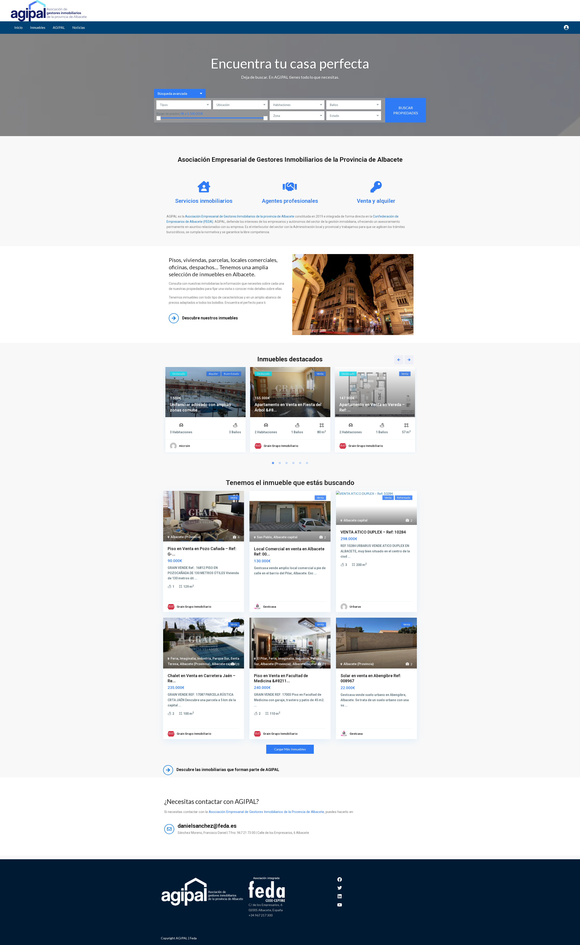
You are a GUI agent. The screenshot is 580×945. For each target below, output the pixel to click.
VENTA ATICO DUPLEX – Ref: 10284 (373, 532)
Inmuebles (37, 27)
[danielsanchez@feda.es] (169, 829)
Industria (204, 658)
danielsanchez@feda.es (207, 826)
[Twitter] (339, 887)
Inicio (18, 27)
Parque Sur (221, 658)
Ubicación (223, 105)
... (196, 578)
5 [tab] (300, 463)
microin (184, 446)
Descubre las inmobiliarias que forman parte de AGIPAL (227, 769)
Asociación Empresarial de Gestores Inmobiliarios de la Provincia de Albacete (266, 812)
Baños (334, 105)
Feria (174, 658)
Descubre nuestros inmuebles (210, 318)
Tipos (164, 105)
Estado (334, 116)
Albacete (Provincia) (186, 537)
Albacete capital (285, 537)
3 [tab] (286, 463)
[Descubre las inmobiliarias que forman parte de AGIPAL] (168, 770)
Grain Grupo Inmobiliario (281, 446)
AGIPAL (59, 27)
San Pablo (264, 537)
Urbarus (355, 606)
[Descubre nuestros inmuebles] (174, 318)
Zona (276, 116)
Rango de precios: (168, 113)
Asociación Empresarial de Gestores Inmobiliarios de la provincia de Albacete (239, 216)
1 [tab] (273, 463)
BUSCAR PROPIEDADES (405, 110)
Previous (398, 359)
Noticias (78, 27)
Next (408, 359)
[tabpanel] (205, 411)
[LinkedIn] (339, 896)
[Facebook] (339, 879)
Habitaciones (281, 105)
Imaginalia (188, 658)
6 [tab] (307, 463)
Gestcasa (269, 606)
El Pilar (262, 658)
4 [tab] (293, 463)
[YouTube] (339, 904)
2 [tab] (280, 463)
